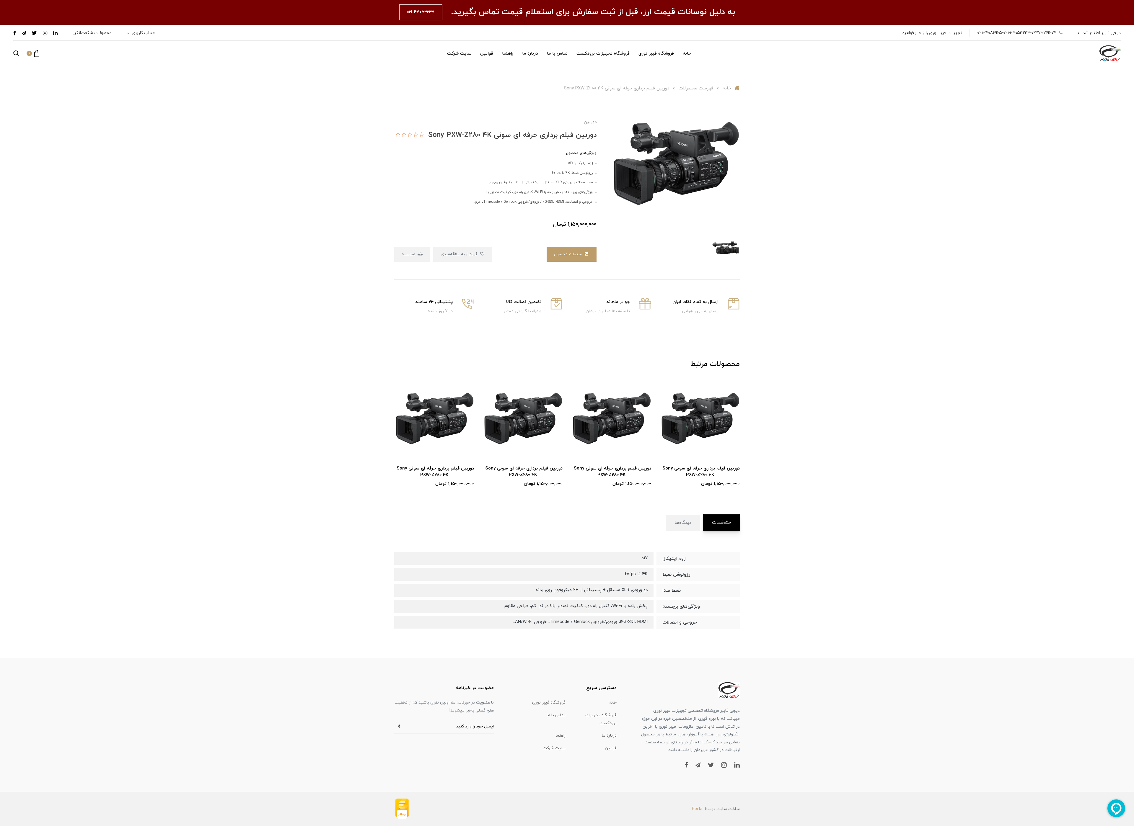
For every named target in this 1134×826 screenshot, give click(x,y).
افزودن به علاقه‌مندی (460, 254)
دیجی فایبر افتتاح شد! (1101, 33)
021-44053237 (420, 12)
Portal (697, 809)
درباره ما (530, 53)
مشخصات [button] (721, 522)
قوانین (486, 53)
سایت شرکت (459, 53)
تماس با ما (557, 53)
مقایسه (409, 254)
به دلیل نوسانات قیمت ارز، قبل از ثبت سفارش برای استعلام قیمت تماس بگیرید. (591, 12)
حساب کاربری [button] (143, 33)
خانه (687, 53)
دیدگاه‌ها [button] (682, 523)
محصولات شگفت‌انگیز (92, 33)
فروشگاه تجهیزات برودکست (603, 53)
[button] (33, 53)
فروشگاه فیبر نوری (656, 53)
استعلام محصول (569, 254)
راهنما (507, 53)
